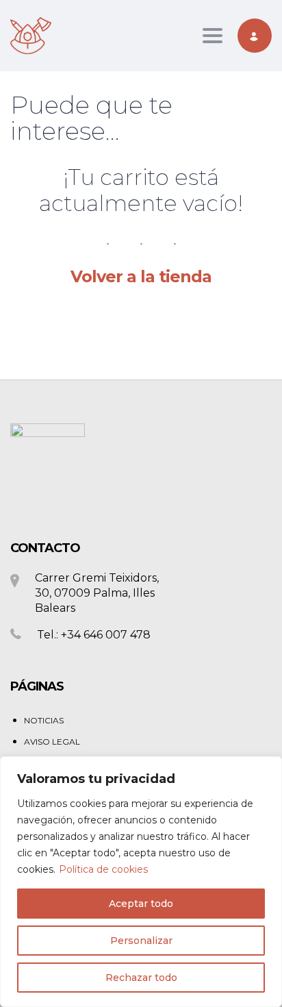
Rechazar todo (141, 977)
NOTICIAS (44, 720)
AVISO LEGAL (52, 741)
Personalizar (141, 940)
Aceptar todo (141, 903)
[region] (141, 881)
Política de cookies (103, 869)
